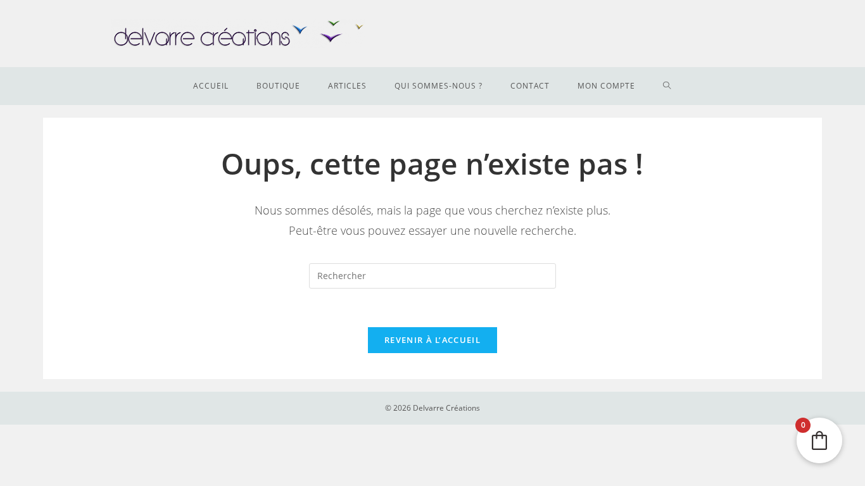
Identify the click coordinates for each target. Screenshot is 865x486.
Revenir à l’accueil (432, 340)
